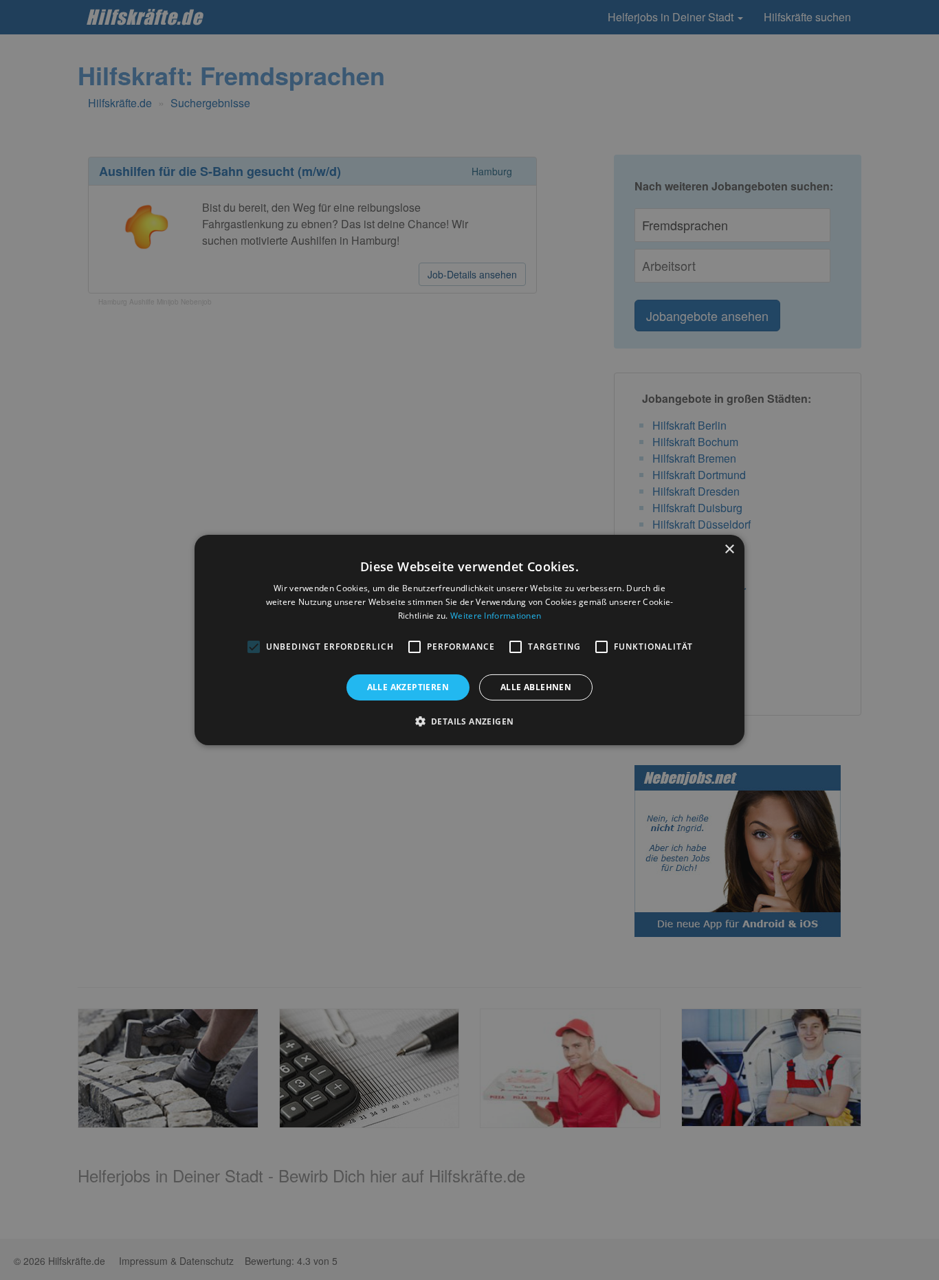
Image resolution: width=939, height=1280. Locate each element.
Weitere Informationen (495, 615)
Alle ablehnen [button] (535, 687)
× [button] (729, 549)
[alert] (469, 640)
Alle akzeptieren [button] (408, 687)
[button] (470, 721)
